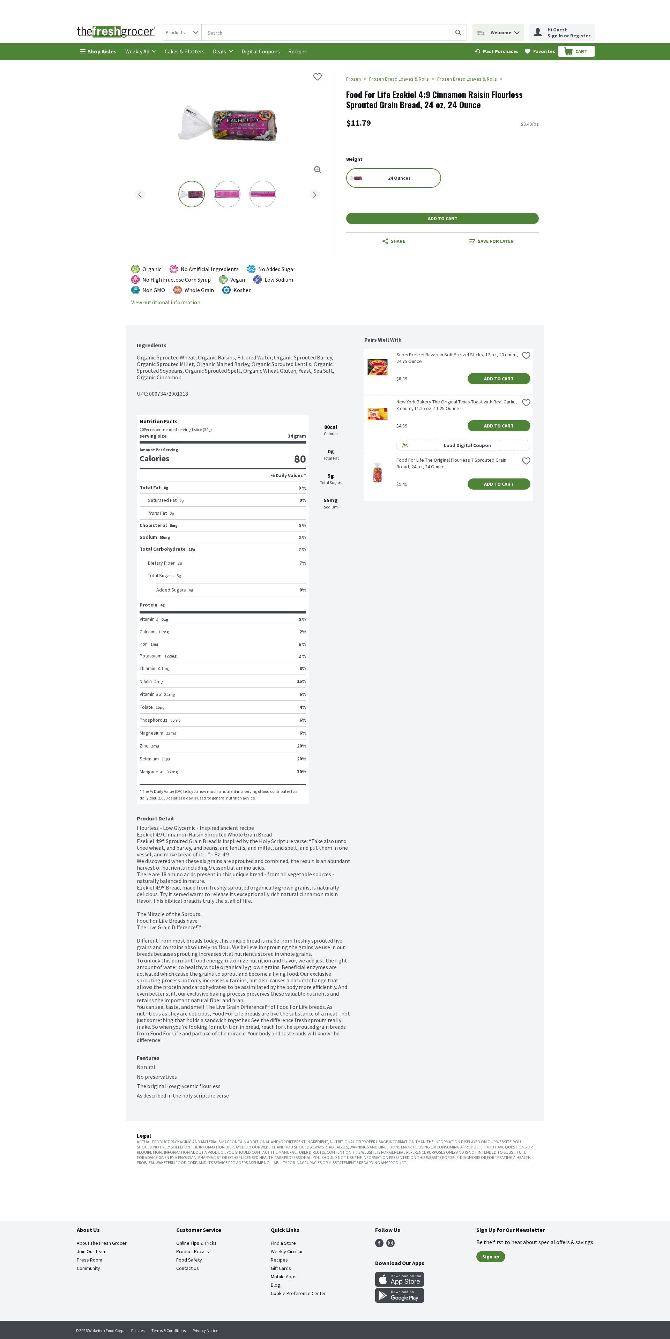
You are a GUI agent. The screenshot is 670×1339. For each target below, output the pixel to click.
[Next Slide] (314, 193)
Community (88, 1268)
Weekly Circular (287, 1251)
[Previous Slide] (140, 193)
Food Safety (189, 1260)
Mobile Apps (284, 1276)
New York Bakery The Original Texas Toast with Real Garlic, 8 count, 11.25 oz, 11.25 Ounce (457, 405)
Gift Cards (281, 1268)
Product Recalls (192, 1251)
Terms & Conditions (168, 1330)
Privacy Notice (205, 1330)
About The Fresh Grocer (102, 1243)
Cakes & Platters (184, 51)
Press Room (89, 1260)
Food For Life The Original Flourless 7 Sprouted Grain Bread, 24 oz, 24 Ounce (451, 463)
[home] (117, 32)
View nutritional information (165, 302)
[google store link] (399, 1300)
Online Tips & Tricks (196, 1243)
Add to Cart (442, 218)
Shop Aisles (102, 51)
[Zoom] (317, 169)
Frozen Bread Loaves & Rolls (399, 79)
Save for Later (496, 241)
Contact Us (187, 1268)
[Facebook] (379, 1245)
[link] (496, 51)
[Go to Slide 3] (262, 194)
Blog (275, 1285)
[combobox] (182, 32)
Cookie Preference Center (298, 1293)
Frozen (353, 79)
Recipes (297, 51)
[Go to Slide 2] (227, 194)
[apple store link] (399, 1284)
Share (398, 241)
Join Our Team (91, 1251)
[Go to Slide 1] (191, 194)
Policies (137, 1330)
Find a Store (283, 1243)
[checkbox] (317, 77)
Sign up (490, 1257)
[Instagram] (390, 1245)
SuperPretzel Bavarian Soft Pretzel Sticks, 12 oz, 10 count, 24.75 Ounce (457, 357)
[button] (517, 31)
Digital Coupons (260, 51)
